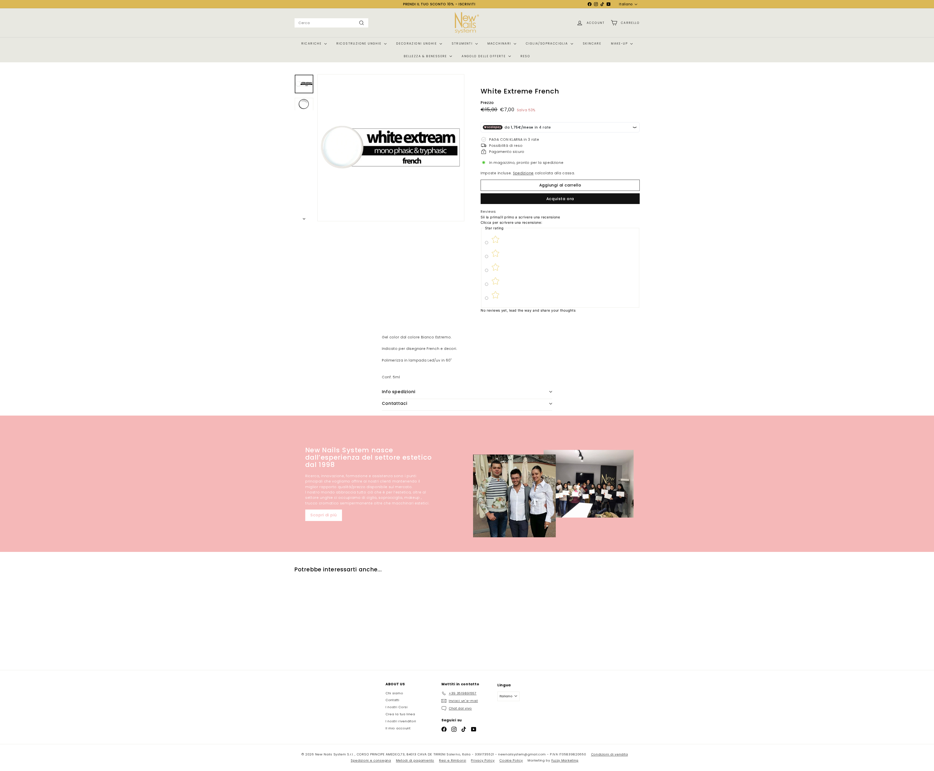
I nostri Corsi (397, 707)
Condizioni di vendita (609, 754)
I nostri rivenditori (401, 721)
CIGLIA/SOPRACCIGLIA (547, 43)
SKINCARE (592, 43)
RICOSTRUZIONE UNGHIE (359, 43)
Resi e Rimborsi (452, 760)
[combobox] (331, 23)
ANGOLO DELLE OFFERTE (484, 56)
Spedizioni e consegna (371, 760)
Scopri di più (323, 515)
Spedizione (523, 173)
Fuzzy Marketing (565, 760)
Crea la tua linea (400, 714)
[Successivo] (304, 217)
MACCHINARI (499, 43)
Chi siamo (394, 693)
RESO (525, 56)
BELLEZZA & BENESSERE (426, 56)
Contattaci (394, 403)
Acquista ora (560, 199)
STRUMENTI (463, 43)
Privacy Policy (482, 760)
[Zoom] (391, 147)
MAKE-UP (620, 43)
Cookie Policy (511, 760)
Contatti (392, 700)
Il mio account (398, 728)
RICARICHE (312, 43)
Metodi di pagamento (415, 760)
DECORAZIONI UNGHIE (417, 43)
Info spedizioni (398, 392)
